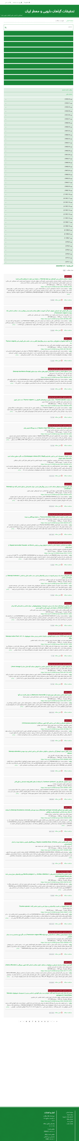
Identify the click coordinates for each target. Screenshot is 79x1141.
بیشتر (68, 294)
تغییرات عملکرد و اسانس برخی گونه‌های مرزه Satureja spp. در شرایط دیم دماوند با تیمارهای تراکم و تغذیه (44, 279)
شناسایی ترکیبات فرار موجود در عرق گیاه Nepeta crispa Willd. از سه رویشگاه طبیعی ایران (48, 428)
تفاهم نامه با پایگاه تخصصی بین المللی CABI (49, 1136)
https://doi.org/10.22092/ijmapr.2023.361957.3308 (56, 644)
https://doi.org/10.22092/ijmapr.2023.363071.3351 (56, 583)
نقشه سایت (70, 1123)
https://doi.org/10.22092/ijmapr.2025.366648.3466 (56, 405)
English (26, 2)
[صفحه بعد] (23, 1021)
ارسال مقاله (68, 72)
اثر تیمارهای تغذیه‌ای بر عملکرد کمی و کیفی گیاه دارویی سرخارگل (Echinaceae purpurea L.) (47, 723)
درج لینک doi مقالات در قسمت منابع (49, 1117)
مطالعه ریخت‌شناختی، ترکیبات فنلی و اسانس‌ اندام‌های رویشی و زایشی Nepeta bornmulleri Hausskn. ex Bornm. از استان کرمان (40, 546)
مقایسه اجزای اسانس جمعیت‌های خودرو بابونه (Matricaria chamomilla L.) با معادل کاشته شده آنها (45, 694)
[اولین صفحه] (56, 1021)
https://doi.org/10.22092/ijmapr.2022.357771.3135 (56, 970)
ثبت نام (7, 2)
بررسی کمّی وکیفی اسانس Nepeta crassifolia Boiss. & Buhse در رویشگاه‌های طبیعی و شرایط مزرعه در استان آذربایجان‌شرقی (42, 843)
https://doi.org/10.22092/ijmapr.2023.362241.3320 (56, 613)
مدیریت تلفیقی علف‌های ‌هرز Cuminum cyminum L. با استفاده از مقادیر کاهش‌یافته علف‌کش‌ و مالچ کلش (43, 781)
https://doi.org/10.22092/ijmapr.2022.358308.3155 (56, 942)
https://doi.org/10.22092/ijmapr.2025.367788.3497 (56, 349)
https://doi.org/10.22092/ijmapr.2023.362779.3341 (56, 700)
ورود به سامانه (17, 2)
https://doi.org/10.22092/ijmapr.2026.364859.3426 (56, 286)
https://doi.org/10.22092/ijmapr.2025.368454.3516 (56, 377)
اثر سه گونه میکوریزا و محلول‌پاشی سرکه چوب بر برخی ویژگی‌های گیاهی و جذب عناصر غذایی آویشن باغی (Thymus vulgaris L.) (39, 342)
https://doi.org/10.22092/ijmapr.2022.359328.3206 (56, 818)
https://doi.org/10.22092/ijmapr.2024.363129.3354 (56, 434)
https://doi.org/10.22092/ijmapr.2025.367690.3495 (56, 318)
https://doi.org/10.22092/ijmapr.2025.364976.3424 (56, 494)
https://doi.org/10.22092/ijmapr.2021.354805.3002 (56, 850)
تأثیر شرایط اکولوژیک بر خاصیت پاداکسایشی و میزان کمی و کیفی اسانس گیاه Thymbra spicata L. (45, 906)
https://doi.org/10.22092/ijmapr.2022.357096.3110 (56, 729)
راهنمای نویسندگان (66, 61)
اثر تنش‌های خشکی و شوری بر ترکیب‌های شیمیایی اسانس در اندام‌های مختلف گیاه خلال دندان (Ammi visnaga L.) (41, 666)
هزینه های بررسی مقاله (65, 66)
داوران (69, 77)
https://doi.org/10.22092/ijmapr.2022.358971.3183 (56, 912)
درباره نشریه (70, 1114)
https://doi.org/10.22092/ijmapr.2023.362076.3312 (56, 522)
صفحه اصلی (69, 20)
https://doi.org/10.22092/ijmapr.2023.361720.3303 (56, 672)
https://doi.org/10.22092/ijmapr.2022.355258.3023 (56, 1001)
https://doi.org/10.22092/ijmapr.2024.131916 (58, 553)
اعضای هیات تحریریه (66, 50)
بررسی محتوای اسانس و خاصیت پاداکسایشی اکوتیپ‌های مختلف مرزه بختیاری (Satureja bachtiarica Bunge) (42, 371)
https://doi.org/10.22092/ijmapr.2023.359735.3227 (56, 882)
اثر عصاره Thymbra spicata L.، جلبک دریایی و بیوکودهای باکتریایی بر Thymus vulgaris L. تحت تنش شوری (43, 399)
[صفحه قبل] (54, 1021)
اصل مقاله (55, 300)
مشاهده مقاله (68, 300)
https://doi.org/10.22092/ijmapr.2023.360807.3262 (56, 787)
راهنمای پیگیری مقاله (49, 1123)
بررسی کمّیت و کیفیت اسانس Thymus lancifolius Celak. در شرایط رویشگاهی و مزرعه (48, 517)
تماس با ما (68, 83)
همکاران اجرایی (67, 55)
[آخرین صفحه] (20, 1021)
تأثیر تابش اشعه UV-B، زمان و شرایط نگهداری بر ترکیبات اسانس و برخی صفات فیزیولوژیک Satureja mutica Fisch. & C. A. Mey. (39, 637)
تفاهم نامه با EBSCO (49, 1130)
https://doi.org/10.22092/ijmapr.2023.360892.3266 (56, 759)
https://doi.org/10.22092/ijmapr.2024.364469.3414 (56, 464)
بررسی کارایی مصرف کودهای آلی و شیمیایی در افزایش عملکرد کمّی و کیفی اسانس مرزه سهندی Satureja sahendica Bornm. (40, 752)
